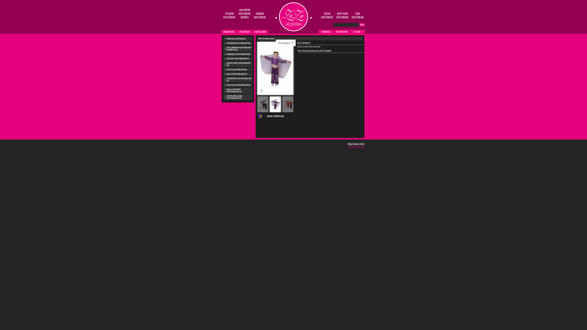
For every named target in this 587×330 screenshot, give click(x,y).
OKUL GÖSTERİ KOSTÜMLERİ (234, 90)
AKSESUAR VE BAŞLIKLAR (239, 79)
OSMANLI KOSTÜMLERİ (260, 15)
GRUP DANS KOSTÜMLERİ (342, 15)
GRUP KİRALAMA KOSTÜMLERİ (234, 97)
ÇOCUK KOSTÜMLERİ (327, 15)
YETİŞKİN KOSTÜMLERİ (229, 15)
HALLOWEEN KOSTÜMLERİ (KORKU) (245, 13)
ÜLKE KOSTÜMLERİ (358, 15)
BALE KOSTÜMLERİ (237, 74)
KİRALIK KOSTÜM (236, 39)
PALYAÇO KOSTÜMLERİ (239, 85)
